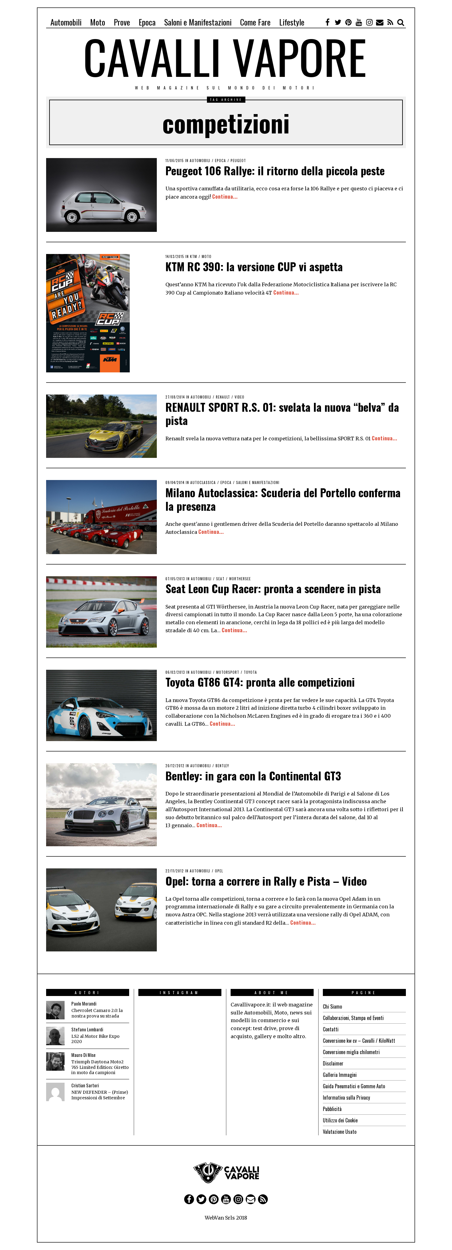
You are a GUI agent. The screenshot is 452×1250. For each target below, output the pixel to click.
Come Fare (255, 22)
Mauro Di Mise (83, 1055)
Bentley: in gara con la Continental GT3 (253, 775)
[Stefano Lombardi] (55, 1036)
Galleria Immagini (340, 1074)
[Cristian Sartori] (55, 1092)
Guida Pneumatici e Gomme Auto (354, 1086)
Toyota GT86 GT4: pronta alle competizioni (260, 681)
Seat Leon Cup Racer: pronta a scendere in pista (273, 588)
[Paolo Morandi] (55, 1010)
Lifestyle (291, 22)
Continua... (225, 196)
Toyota (250, 672)
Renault (223, 397)
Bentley (222, 765)
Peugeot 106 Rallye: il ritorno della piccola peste (275, 170)
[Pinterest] (348, 22)
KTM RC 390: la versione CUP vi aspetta (254, 266)
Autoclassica (203, 482)
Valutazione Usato (339, 1131)
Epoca (147, 22)
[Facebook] (327, 22)
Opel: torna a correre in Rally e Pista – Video (266, 880)
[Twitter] (338, 22)
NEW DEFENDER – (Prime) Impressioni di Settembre (99, 1095)
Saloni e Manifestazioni (198, 22)
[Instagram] (369, 22)
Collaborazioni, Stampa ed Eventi (353, 1018)
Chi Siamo (332, 1006)
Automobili (65, 22)
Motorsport (227, 672)
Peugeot (238, 160)
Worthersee (240, 578)
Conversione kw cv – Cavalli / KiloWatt (359, 1040)
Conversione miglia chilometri (351, 1052)
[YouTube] (359, 22)
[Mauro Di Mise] (55, 1061)
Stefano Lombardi (87, 1029)
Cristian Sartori (85, 1085)
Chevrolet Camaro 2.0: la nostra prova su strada (97, 1013)
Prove (122, 22)
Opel (219, 870)
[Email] (380, 22)
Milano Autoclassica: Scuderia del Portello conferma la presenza (283, 499)
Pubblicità (332, 1109)
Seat (220, 578)
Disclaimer (333, 1063)
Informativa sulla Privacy (346, 1097)
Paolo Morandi (83, 1003)
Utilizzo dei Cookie (340, 1120)
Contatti (331, 1029)
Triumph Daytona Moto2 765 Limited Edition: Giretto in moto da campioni (100, 1067)
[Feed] (390, 22)
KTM (193, 256)
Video (239, 397)
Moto (97, 22)
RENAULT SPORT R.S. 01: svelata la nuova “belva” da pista (282, 413)
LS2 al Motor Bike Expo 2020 (95, 1039)
